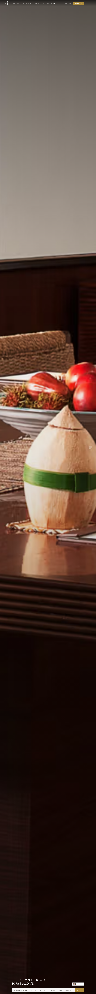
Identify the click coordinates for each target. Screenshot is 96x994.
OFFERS (37, 3)
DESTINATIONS (15, 3)
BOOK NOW (79, 990)
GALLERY (80, 984)
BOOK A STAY (78, 3)
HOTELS (23, 3)
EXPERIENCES (29, 3)
